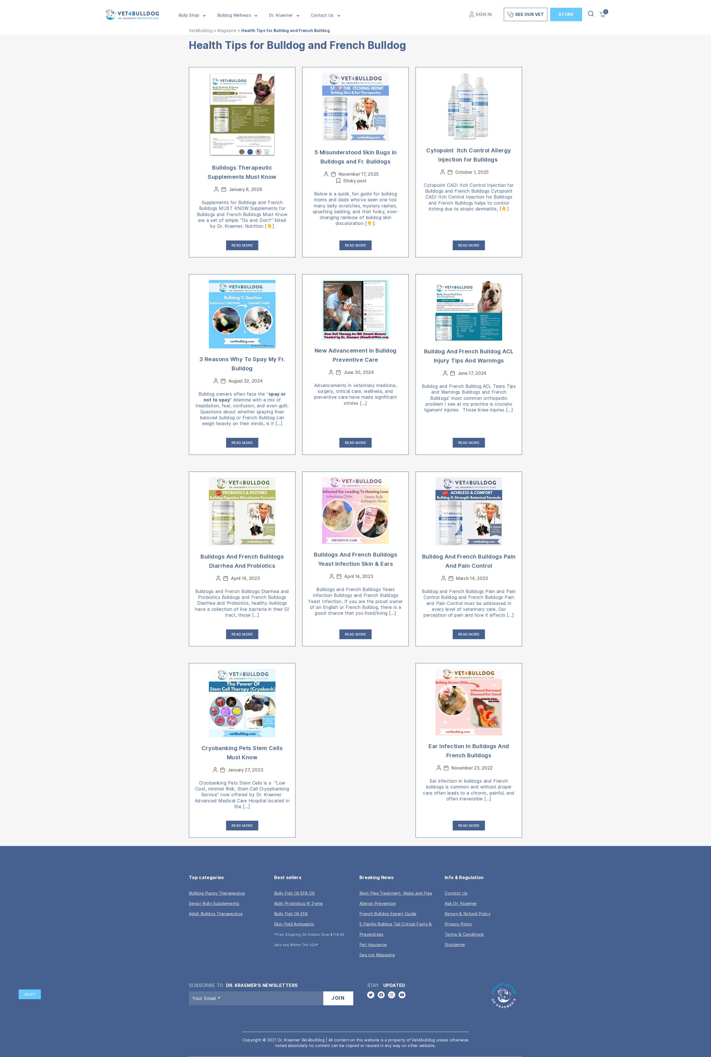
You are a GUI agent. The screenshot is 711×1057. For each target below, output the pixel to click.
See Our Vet (529, 14)
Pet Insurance (373, 944)
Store (566, 14)
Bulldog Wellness (234, 15)
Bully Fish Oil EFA (291, 913)
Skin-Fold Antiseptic (294, 924)
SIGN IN (484, 14)
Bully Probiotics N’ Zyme (298, 903)
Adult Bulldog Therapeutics (216, 913)
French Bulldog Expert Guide (388, 913)
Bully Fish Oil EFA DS (294, 893)
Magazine (226, 30)
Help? (30, 994)
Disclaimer (455, 944)
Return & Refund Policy (467, 913)
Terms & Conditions (464, 934)
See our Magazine (377, 954)
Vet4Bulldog (201, 30)
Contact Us (322, 15)
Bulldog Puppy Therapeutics (217, 893)
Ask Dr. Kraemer (461, 903)
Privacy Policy (458, 924)
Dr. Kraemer (281, 15)
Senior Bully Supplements (214, 903)
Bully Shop (189, 15)
